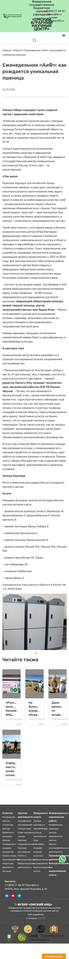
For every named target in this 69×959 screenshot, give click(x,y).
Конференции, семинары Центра (56, 829)
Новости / (19, 50)
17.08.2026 (33, 719)
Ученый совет (24, 828)
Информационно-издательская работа (59, 817)
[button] (32, 653)
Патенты (22, 856)
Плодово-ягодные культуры (38, 852)
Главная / (7, 50)
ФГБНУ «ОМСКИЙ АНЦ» (34, 904)
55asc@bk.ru (32, 885)
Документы (8, 867)
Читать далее (19, 720)
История (6, 871)
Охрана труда (9, 856)
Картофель (38, 844)
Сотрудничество (26, 859)
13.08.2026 (11, 780)
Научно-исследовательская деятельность (58, 848)
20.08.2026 (11, 719)
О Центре (7, 813)
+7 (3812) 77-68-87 (15, 885)
